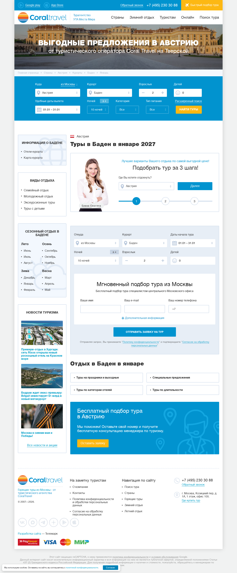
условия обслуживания (165, 556)
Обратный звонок (193, 484)
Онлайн (187, 17)
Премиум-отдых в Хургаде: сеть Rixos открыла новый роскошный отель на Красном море (41, 354)
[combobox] (64, 84)
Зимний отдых (142, 17)
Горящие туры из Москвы (34, 489)
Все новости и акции (42, 445)
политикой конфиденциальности (82, 567)
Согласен (110, 567)
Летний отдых (133, 511)
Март (48, 277)
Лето (25, 244)
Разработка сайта (29, 533)
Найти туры (188, 109)
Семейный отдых (36, 190)
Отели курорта (33, 151)
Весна (47, 271)
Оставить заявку (93, 443)
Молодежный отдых (38, 196)
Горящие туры (133, 499)
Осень (47, 244)
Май (47, 289)
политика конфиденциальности (130, 556)
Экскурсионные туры (39, 202)
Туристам (168, 17)
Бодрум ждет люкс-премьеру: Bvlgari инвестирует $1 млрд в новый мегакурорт (41, 396)
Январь (28, 283)
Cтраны (117, 17)
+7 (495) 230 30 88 (162, 5)
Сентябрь (51, 250)
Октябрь (50, 256)
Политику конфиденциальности (141, 341)
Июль (27, 256)
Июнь (27, 250)
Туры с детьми (34, 208)
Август (28, 263)
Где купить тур (191, 500)
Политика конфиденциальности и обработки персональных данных (93, 502)
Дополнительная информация (144, 318)
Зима (25, 271)
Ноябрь (49, 263)
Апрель (49, 283)
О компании (80, 487)
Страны (129, 493)
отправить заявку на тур (144, 332)
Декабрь (29, 277)
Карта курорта (33, 157)
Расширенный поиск (188, 101)
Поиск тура (209, 17)
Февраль (29, 289)
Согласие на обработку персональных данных (88, 513)
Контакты (79, 493)
